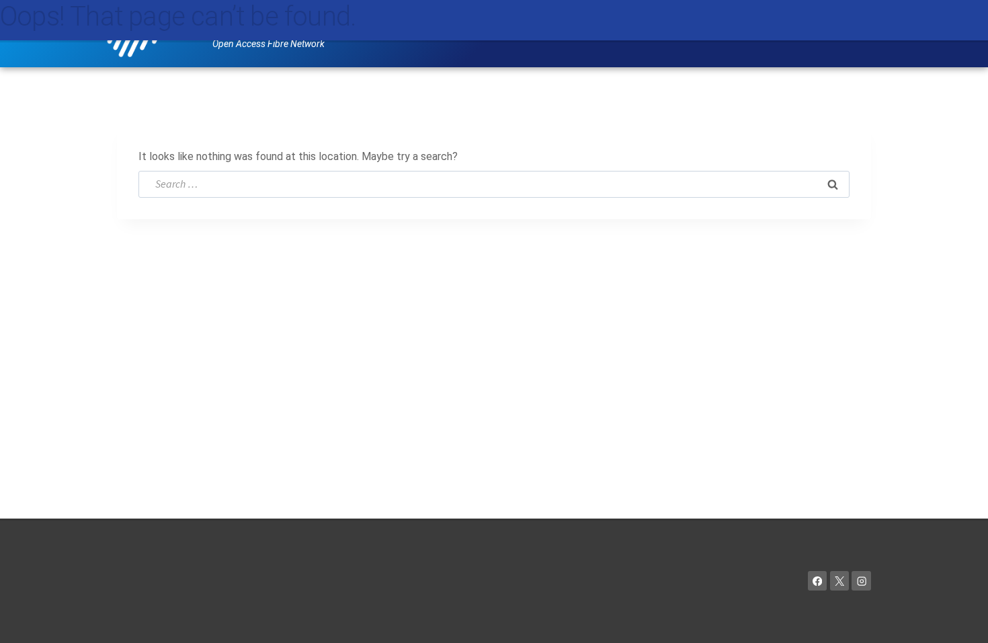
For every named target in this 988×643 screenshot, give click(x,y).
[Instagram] (861, 581)
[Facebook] (817, 581)
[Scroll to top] (958, 620)
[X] (840, 581)
